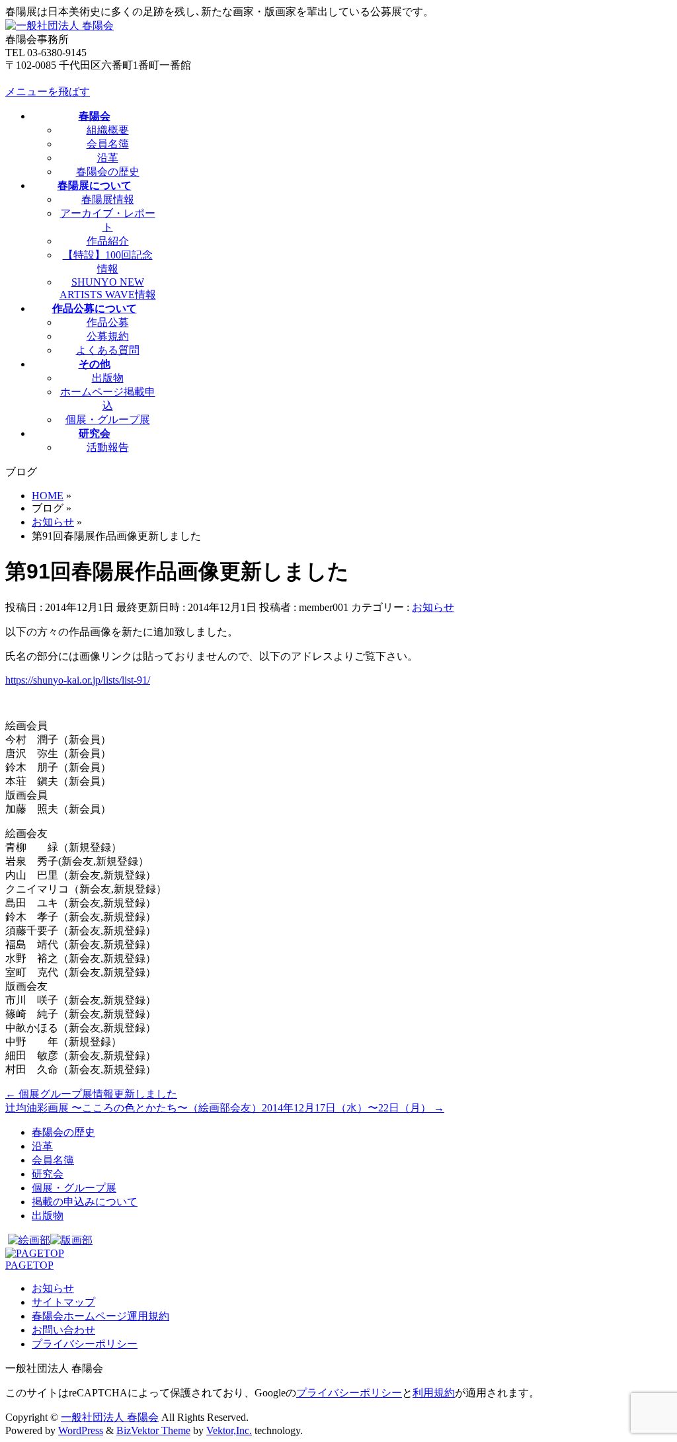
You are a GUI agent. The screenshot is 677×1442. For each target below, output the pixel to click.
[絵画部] (29, 1240)
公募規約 (108, 336)
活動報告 (108, 447)
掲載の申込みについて (85, 1201)
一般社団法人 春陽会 (110, 1417)
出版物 (108, 377)
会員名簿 (108, 143)
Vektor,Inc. (229, 1430)
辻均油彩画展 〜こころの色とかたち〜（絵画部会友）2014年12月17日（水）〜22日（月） (224, 1107)
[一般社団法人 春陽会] (59, 25)
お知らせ (433, 607)
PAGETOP (29, 1265)
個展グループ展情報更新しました (91, 1094)
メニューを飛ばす (47, 91)
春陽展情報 (107, 199)
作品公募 (108, 322)
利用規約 (434, 1392)
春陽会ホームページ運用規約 (100, 1316)
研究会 (47, 1174)
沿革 (107, 157)
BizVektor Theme (153, 1430)
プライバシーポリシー (85, 1343)
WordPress (80, 1430)
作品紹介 (108, 241)
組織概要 (108, 130)
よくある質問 (107, 350)
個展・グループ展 (107, 419)
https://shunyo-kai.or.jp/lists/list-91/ (77, 680)
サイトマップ (63, 1302)
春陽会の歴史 (107, 171)
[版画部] (71, 1240)
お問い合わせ (63, 1330)
